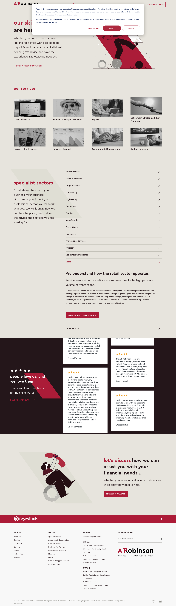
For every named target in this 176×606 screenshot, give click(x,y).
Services (17, 540)
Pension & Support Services (58, 560)
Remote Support (20, 557)
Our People (18, 543)
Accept (112, 28)
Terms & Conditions (107, 601)
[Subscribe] (159, 538)
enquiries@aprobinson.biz (92, 536)
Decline (131, 28)
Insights (17, 550)
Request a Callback (115, 494)
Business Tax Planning (56, 547)
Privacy (117, 601)
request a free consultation (82, 315)
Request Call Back (155, 4)
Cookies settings (92, 28)
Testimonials (18, 554)
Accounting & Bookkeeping (58, 540)
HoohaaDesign (18, 604)
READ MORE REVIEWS (19, 400)
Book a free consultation (29, 66)
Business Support (55, 543)
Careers (17, 547)
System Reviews (54, 536)
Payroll (50, 557)
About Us (17, 536)
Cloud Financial (54, 564)
